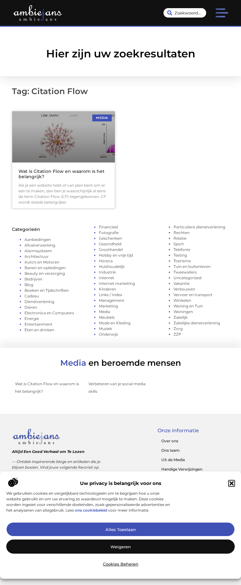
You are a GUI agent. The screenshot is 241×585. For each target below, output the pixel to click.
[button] (231, 483)
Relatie (180, 238)
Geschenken (110, 238)
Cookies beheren (120, 563)
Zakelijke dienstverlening (197, 323)
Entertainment (38, 324)
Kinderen (107, 289)
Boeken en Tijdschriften (46, 290)
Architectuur (36, 256)
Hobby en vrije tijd (116, 255)
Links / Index (110, 294)
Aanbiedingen (37, 239)
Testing (180, 255)
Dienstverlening (39, 301)
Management (111, 300)
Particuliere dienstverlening (199, 227)
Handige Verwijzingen (181, 469)
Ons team (170, 450)
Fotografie (109, 232)
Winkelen (182, 300)
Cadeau (31, 296)
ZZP (177, 334)
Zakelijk (181, 317)
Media (104, 311)
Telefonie (182, 249)
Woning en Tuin (188, 306)
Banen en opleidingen (45, 267)
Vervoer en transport (193, 294)
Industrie (107, 272)
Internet (106, 277)
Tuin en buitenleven (192, 266)
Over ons (169, 441)
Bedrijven (33, 279)
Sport (179, 244)
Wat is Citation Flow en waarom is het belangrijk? (61, 173)
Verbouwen (184, 289)
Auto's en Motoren (41, 262)
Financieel (108, 227)
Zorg (178, 328)
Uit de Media (173, 459)
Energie (31, 318)
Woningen (183, 311)
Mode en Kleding (115, 323)
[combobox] (184, 13)
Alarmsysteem (38, 250)
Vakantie (182, 283)
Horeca (106, 260)
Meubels (107, 317)
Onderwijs (108, 334)
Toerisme (182, 260)
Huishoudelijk (112, 266)
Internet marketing (117, 283)
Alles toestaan (120, 529)
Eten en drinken (39, 329)
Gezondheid (110, 244)
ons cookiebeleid (91, 510)
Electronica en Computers (49, 313)
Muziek (105, 328)
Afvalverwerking (39, 245)
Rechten (182, 232)
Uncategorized (187, 277)
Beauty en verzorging (44, 273)
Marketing (108, 306)
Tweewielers (185, 272)
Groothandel (111, 249)
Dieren (30, 307)
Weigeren (120, 546)
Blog (28, 284)
